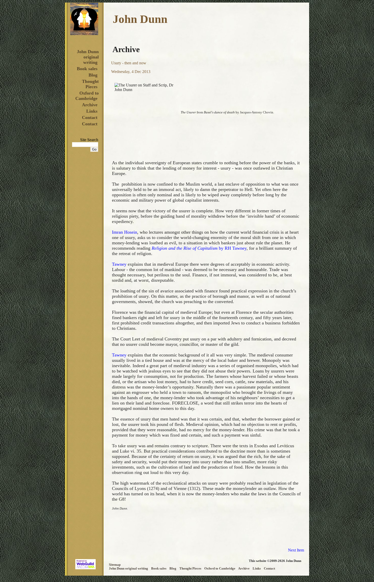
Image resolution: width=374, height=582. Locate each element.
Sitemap (115, 564)
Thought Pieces (90, 84)
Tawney (120, 264)
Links (91, 111)
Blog (93, 75)
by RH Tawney (199, 248)
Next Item (296, 550)
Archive (89, 104)
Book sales (87, 68)
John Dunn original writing (88, 57)
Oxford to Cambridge (87, 96)
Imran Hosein (124, 232)
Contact (89, 117)
